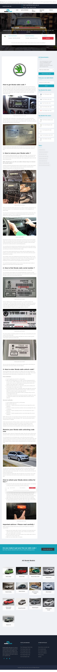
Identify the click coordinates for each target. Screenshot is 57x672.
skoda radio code (42, 149)
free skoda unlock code (43, 154)
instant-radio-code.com (28, 667)
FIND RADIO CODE (42, 11)
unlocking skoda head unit (43, 158)
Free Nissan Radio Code (25, 649)
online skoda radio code (43, 160)
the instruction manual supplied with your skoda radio (19, 260)
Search (46, 85)
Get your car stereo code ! (46, 73)
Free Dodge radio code (46, 110)
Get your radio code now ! (47, 549)
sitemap (39, 656)
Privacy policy (41, 654)
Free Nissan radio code (47, 99)
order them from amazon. (19, 168)
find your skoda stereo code (43, 156)
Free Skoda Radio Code (25, 654)
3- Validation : (45, 35)
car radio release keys (8, 156)
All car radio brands (42, 649)
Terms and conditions (42, 652)
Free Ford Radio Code (24, 656)
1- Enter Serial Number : (12, 35)
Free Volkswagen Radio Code (26, 647)
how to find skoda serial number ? (44, 165)
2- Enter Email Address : (30, 35)
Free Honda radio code (46, 106)
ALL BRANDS (33, 11)
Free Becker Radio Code (25, 652)
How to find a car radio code (43, 647)
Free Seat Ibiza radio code (47, 135)
